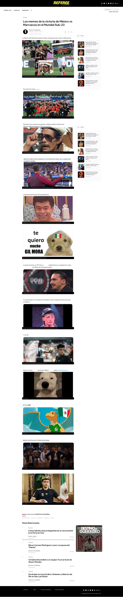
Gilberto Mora (47, 517)
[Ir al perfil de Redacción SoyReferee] (25, 31)
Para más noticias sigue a (36, 514)
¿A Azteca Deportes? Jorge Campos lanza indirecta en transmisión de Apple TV (92, 51)
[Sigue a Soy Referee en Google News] (117, 3)
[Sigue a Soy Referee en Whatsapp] (102, 3)
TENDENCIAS (25, 10)
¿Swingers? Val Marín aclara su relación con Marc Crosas (92, 73)
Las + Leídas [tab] (80, 35)
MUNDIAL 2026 (7, 10)
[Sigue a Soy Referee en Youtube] (110, 3)
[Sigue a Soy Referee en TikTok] (113, 3)
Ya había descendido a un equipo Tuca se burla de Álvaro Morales (50, 560)
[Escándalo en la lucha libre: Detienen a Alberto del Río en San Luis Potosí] (89, 581)
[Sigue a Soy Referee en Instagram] (108, 3)
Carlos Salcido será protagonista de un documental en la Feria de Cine (50, 531)
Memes (52, 517)
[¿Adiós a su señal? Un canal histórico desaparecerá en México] (81, 68)
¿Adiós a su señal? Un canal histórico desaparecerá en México (91, 67)
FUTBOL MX (17, 10)
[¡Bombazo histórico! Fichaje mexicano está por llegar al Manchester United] (81, 83)
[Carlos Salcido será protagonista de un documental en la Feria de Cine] (89, 538)
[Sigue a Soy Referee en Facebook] (104, 3)
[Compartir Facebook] (65, 32)
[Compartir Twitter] (68, 32)
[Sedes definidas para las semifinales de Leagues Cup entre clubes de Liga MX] (81, 45)
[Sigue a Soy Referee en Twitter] (106, 3)
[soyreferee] (61, 3)
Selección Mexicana (26, 517)
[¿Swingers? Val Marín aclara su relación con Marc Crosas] (81, 75)
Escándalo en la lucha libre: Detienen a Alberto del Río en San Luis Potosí (50, 575)
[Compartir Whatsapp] (71, 32)
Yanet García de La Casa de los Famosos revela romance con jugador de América (92, 59)
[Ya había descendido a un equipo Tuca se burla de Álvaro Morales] (89, 567)
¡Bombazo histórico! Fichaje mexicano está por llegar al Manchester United (92, 82)
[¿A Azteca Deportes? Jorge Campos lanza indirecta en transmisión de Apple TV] (81, 52)
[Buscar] (106, 9)
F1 (31, 10)
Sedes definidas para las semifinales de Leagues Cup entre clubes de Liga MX (92, 43)
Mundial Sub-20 (40, 517)
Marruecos (33, 517)
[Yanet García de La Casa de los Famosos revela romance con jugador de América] (81, 60)
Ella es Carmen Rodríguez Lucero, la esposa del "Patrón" (49, 546)
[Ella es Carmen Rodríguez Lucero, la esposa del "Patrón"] (89, 552)
